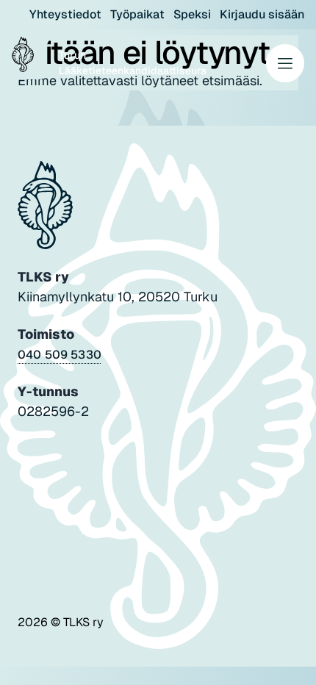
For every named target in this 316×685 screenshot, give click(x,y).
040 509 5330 (59, 354)
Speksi (192, 14)
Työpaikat (137, 14)
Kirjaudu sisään (262, 14)
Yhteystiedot (65, 14)
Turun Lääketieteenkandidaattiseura (133, 63)
